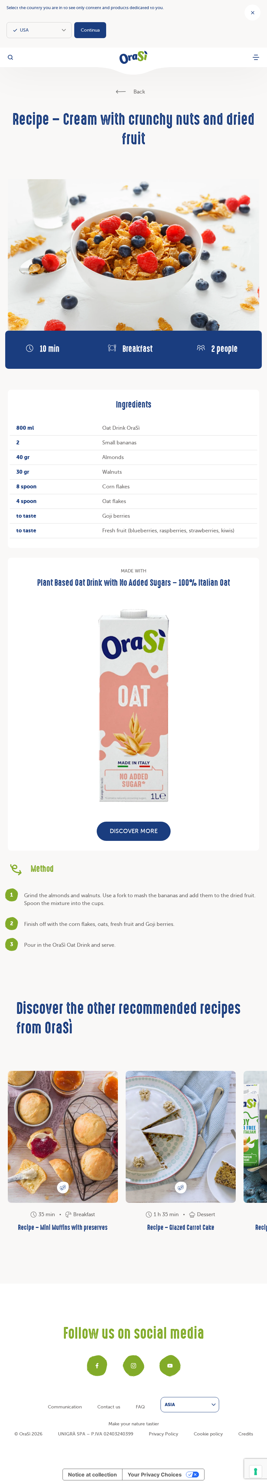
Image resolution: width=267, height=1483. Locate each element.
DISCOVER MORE (134, 831)
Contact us (108, 1406)
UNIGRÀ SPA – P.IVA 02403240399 (95, 1434)
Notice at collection (92, 1474)
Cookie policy (208, 1434)
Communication (65, 1406)
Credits (245, 1434)
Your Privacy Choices (155, 1474)
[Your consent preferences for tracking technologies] (255, 1471)
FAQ (140, 1406)
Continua (90, 30)
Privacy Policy (163, 1434)
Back (138, 92)
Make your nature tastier (133, 1423)
